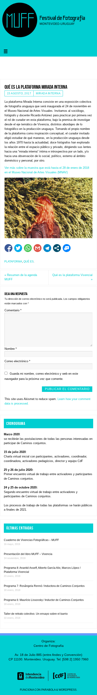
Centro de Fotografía (49, 645)
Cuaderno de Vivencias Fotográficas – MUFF (31, 540)
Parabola (48, 689)
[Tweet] (18, 248)
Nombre (11, 348)
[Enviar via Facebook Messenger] (67, 248)
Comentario (13, 310)
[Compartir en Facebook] (8, 248)
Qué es (28, 261)
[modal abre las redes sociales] (57, 248)
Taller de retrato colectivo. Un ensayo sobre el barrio (36, 613)
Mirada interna (48, 93)
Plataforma (13, 261)
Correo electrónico (17, 361)
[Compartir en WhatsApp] (28, 248)
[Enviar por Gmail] (38, 248)
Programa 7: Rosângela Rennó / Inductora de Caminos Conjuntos (44, 586)
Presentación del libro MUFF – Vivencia (28, 554)
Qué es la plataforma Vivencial (72, 277)
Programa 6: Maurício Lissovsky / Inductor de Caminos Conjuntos (44, 600)
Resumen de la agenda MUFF (21, 277)
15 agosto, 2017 (19, 93)
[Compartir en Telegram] (47, 248)
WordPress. (68, 689)
